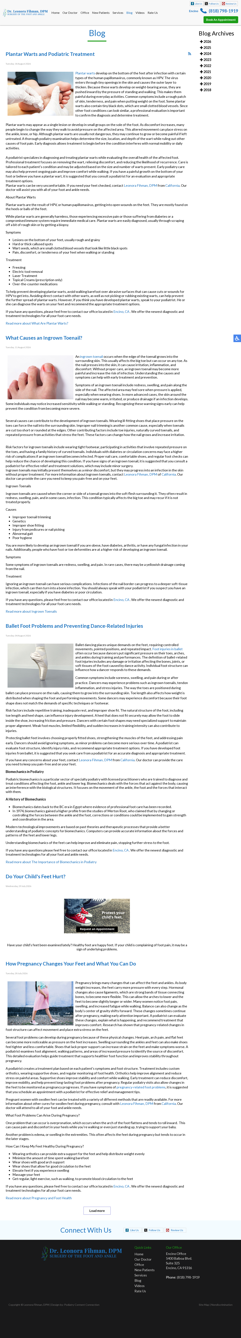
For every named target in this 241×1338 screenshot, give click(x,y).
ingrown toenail (91, 356)
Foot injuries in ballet (167, 649)
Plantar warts (85, 73)
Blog (129, 12)
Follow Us (214, 3)
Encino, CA (121, 311)
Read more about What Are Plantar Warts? (37, 323)
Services (118, 12)
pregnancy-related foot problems (141, 1087)
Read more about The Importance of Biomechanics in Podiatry (51, 862)
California (172, 185)
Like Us (198, 3)
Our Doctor (70, 12)
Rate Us (153, 12)
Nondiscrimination (222, 1304)
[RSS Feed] (189, 53)
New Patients (101, 12)
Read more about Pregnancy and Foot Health (39, 1198)
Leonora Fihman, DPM (140, 185)
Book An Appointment (221, 19)
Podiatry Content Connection (81, 1304)
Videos (140, 12)
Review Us (231, 3)
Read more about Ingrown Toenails (31, 611)
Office (85, 12)
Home (55, 12)
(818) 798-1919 (223, 10)
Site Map (204, 1304)
